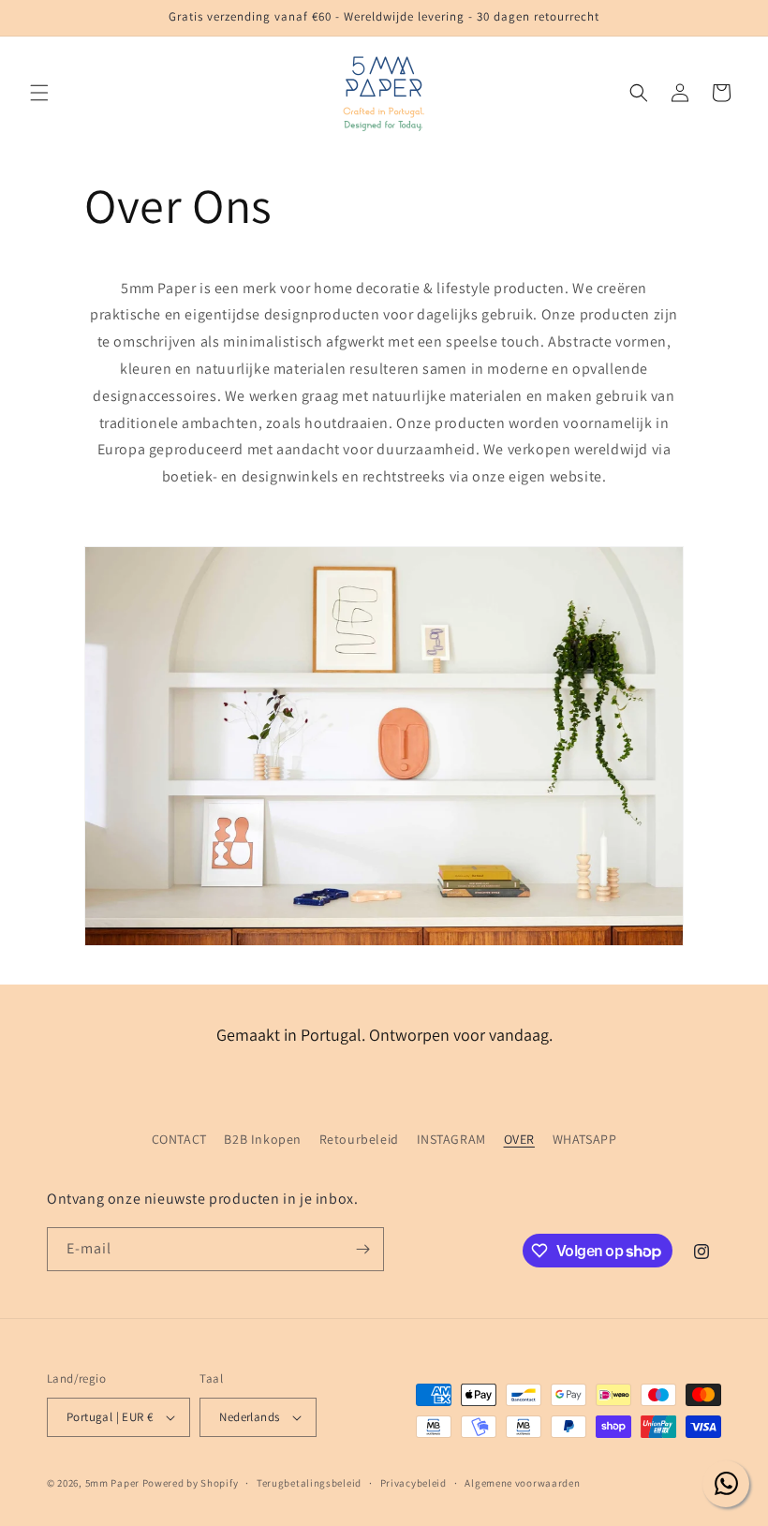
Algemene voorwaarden (522, 1482)
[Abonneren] (362, 1249)
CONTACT (179, 1139)
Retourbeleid (359, 1139)
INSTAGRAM (451, 1139)
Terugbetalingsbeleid (309, 1482)
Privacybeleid (413, 1482)
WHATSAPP (585, 1139)
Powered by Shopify (190, 1482)
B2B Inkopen (263, 1139)
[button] (39, 92)
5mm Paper (112, 1482)
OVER (519, 1139)
